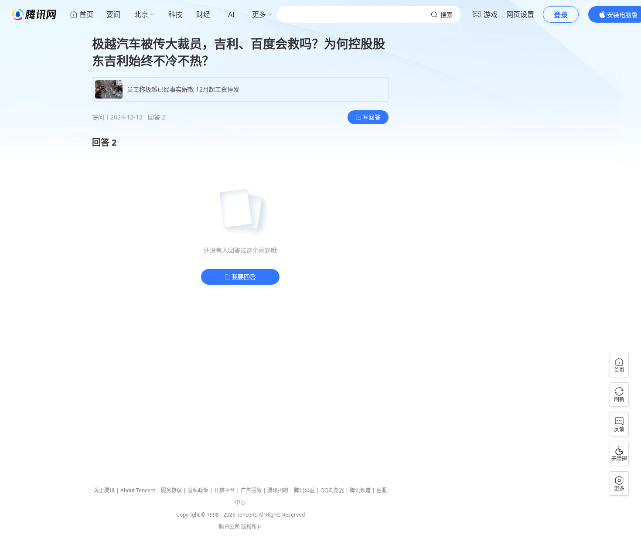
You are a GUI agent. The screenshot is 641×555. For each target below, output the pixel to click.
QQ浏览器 (332, 490)
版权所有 (251, 527)
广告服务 (251, 490)
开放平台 (224, 490)
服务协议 (171, 490)
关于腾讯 (104, 490)
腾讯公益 (304, 490)
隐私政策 (198, 490)
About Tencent (137, 490)
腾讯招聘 (277, 490)
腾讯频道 (360, 490)
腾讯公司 (229, 527)
